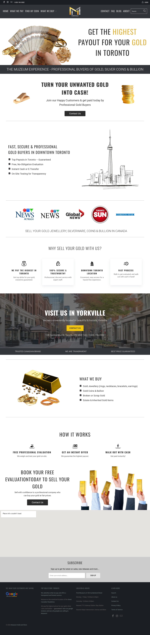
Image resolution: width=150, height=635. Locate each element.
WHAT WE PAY (17, 11)
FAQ (113, 11)
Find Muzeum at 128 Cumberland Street (89, 593)
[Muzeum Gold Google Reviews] (12, 597)
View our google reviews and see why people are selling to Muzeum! (57, 611)
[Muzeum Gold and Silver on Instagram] (8, 2)
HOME (5, 11)
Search (113, 593)
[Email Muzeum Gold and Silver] (11, 2)
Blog (119, 11)
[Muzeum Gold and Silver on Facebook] (4, 2)
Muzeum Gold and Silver (19, 625)
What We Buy (48, 11)
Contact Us (75, 113)
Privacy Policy (115, 605)
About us (114, 597)
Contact (105, 11)
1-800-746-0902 (19, 2)
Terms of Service (117, 610)
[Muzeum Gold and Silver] (75, 11)
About (126, 11)
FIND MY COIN (32, 11)
